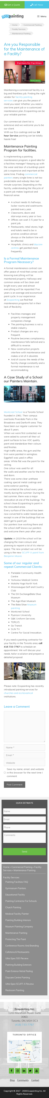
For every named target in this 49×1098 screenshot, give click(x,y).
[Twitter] (30, 1071)
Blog (12, 1080)
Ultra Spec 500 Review (16, 958)
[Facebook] (11, 1071)
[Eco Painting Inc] (12, 16)
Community (23, 1080)
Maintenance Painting (16, 932)
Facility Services (11, 877)
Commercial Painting (21, 867)
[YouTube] (36, 1071)
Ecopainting (13, 299)
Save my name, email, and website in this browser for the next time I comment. (25, 773)
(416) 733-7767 (24, 1024)
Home (6, 867)
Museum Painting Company (19, 926)
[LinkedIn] (24, 1071)
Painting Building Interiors (18, 920)
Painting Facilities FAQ (16, 882)
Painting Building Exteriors (18, 964)
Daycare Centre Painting (17, 977)
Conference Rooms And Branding (22, 945)
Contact (35, 1080)
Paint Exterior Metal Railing (19, 971)
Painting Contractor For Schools (21, 901)
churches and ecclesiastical (18, 693)
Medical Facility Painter (17, 913)
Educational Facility (15, 894)
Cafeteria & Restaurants (17, 952)
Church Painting (13, 907)
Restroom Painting (14, 990)
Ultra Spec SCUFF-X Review (19, 983)
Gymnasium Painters (15, 888)
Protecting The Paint (15, 939)
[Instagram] (17, 1071)
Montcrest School (13, 412)
